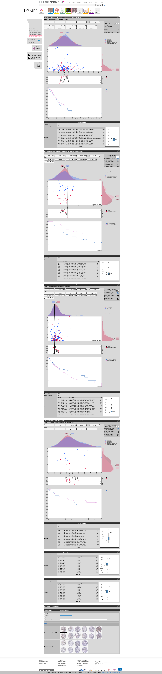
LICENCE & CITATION (82, 663)
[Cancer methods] (38, 66)
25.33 (118, 158)
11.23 (118, 292)
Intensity (46, 621)
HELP (101, 2)
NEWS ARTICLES (44, 661)
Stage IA (72, 25)
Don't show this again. (115, 672)
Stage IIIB (82, 28)
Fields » (104, 5)
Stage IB (83, 25)
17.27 (118, 428)
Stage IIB (61, 28)
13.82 (118, 293)
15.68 (118, 25)
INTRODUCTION (62, 661)
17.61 (118, 429)
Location (46, 624)
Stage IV (93, 28)
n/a (51, 25)
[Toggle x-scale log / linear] (95, 22)
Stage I (61, 25)
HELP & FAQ (80, 666)
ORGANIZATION (62, 663)
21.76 (118, 160)
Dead (62, 22)
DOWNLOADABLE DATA (83, 661)
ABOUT (79, 2)
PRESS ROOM (43, 663)
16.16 (118, 26)
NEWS (85, 2)
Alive (51, 22)
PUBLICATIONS (62, 666)
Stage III (72, 295)
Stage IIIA (72, 28)
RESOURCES (71, 2)
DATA (96, 2)
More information (105, 672)
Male (83, 22)
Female (72, 22)
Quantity (45, 623)
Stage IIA (50, 28)
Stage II (94, 25)
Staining (46, 612)
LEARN (91, 2)
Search (99, 5)
